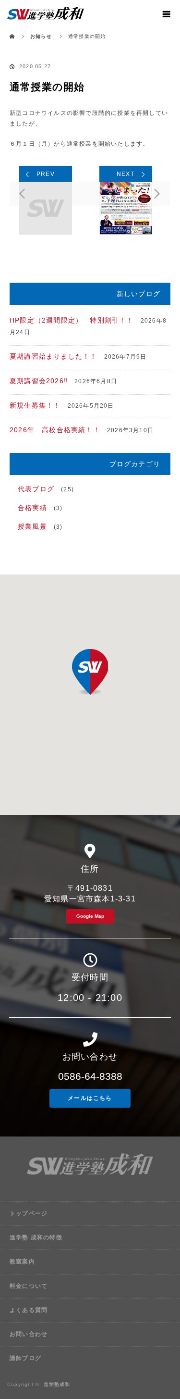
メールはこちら (90, 1098)
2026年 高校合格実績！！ (55, 430)
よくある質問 (29, 1310)
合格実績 (32, 508)
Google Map (90, 916)
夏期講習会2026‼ (39, 381)
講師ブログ (25, 1358)
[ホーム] (13, 30)
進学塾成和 (57, 1384)
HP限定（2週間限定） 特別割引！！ (72, 320)
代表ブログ (36, 489)
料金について (29, 1286)
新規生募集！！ (35, 405)
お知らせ (41, 36)
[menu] (166, 13)
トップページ (29, 1213)
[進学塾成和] (90, 1188)
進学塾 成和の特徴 (36, 1237)
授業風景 (32, 526)
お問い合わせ (29, 1334)
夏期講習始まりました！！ (53, 356)
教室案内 (22, 1261)
